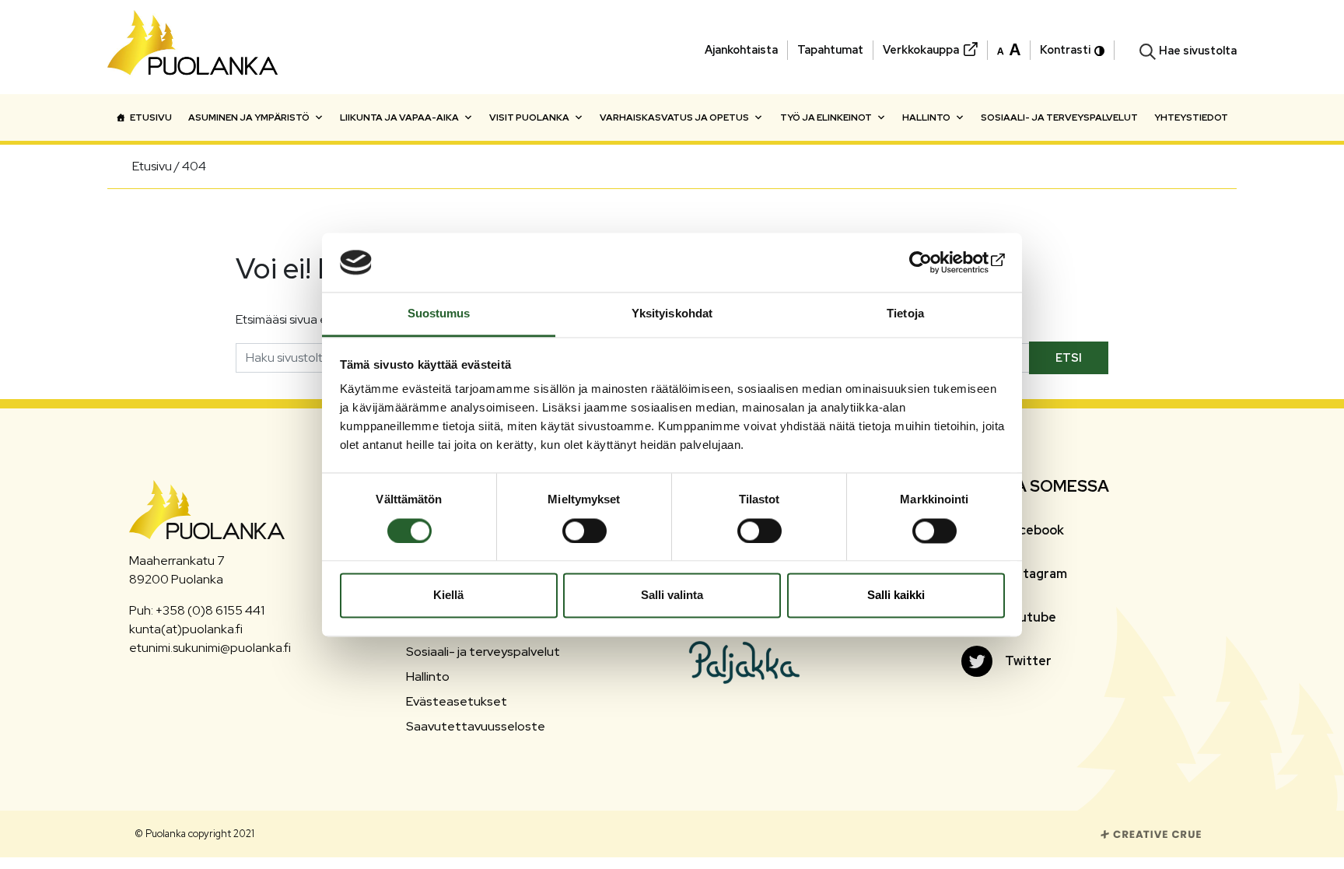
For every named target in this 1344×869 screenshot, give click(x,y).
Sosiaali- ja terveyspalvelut (1059, 117)
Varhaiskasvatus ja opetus (674, 117)
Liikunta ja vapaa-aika (399, 117)
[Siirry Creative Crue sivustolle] (1151, 832)
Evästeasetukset (456, 701)
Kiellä (448, 595)
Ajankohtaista (741, 49)
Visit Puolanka (529, 117)
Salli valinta (672, 595)
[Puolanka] (192, 47)
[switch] (584, 530)
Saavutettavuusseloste (475, 726)
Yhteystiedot (1191, 117)
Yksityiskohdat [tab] (672, 314)
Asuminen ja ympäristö (249, 117)
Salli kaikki (896, 595)
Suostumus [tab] (439, 314)
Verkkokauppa (921, 49)
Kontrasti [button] (1065, 49)
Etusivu (151, 117)
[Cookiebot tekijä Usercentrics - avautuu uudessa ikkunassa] (937, 262)
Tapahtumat (830, 49)
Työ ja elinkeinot (826, 117)
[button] (1008, 48)
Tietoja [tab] (905, 314)
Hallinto (926, 117)
